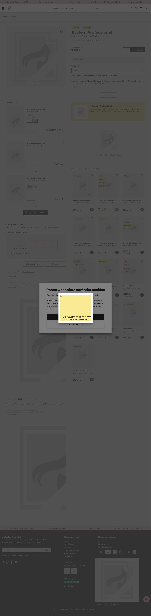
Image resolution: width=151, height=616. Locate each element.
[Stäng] (91, 291)
